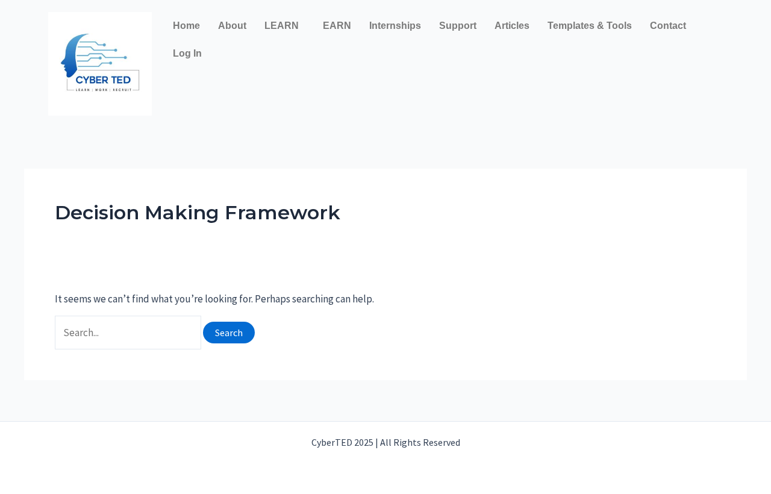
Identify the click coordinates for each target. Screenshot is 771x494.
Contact (668, 25)
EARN (337, 25)
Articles (512, 25)
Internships (395, 25)
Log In (187, 53)
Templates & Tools (590, 25)
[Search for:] (129, 332)
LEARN (281, 25)
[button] (284, 26)
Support (457, 25)
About (232, 25)
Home (186, 25)
